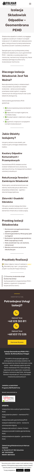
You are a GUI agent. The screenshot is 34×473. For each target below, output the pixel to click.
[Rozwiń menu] (30, 3)
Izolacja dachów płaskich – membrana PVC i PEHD (15, 416)
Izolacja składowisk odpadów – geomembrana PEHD (16, 437)
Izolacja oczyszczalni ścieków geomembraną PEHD (16, 432)
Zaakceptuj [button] (20, 470)
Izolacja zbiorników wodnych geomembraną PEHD (15, 410)
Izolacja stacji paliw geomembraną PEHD (14, 420)
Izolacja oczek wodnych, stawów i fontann (15, 428)
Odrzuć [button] (27, 470)
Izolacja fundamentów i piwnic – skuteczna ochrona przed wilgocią (15, 424)
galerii (29, 264)
